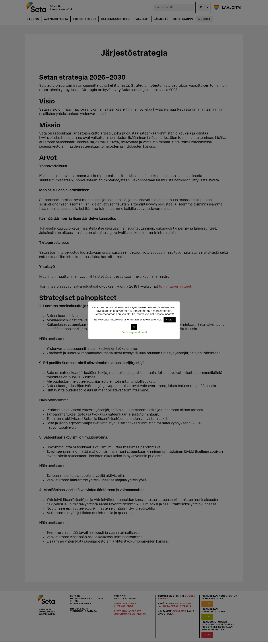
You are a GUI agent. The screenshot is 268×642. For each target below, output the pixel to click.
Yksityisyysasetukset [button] (134, 332)
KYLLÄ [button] (169, 319)
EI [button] (134, 327)
